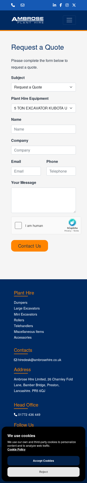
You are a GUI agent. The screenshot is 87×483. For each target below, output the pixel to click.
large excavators (27, 308)
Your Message (23, 182)
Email (16, 161)
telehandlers (23, 325)
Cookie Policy (16, 449)
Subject (18, 77)
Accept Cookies (43, 461)
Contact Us (29, 245)
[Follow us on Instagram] (67, 5)
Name (16, 119)
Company (19, 140)
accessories (23, 337)
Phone (52, 161)
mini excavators (25, 314)
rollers (19, 320)
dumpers (20, 302)
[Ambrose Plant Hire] (27, 20)
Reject (43, 472)
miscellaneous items (29, 331)
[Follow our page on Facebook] (61, 5)
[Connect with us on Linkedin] (54, 5)
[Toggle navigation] (69, 20)
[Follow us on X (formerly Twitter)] (74, 5)
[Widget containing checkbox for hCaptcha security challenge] (46, 225)
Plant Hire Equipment (29, 98)
